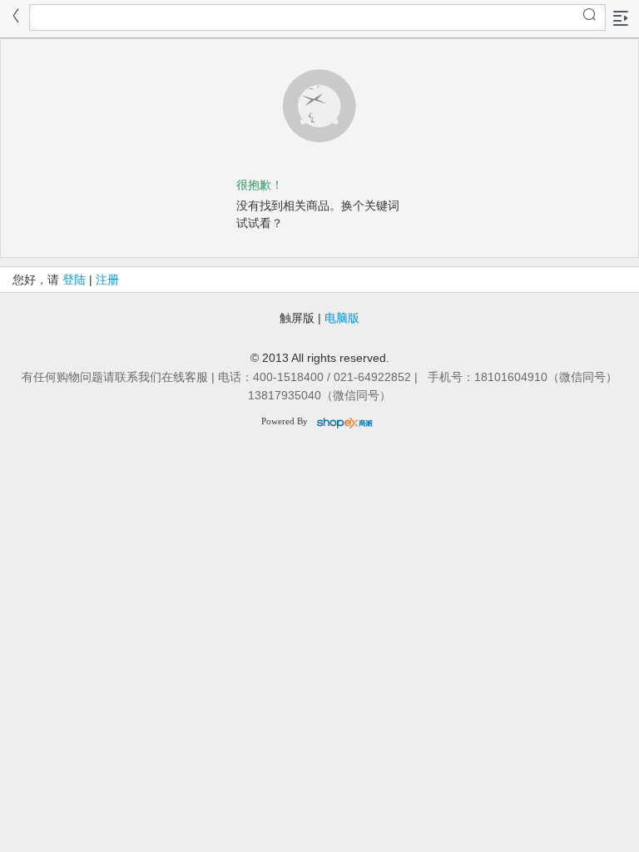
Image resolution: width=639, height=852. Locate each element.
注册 (107, 279)
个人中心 (566, 842)
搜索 (181, 842)
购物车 (428, 842)
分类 (302, 842)
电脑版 (341, 317)
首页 (60, 842)
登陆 (74, 279)
